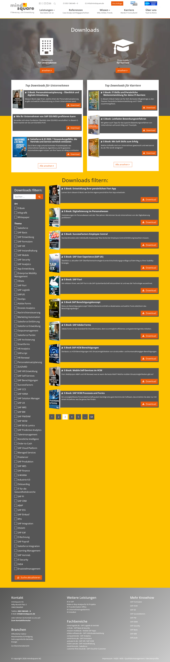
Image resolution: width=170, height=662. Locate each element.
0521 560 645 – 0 (71, 3)
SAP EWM (134, 622)
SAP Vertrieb (24, 555)
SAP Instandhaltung (27, 250)
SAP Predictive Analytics (29, 430)
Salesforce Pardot (26, 335)
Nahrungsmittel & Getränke (22, 639)
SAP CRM (22, 500)
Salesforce (23, 228)
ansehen (46, 70)
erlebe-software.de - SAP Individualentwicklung (85, 633)
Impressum (107, 658)
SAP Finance (24, 470)
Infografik (22, 212)
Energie (14, 642)
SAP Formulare (25, 241)
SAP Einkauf (23, 514)
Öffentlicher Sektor (18, 634)
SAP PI (21, 496)
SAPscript (22, 353)
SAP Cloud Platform (27, 448)
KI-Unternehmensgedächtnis (78, 609)
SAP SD (133, 610)
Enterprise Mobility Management (25, 275)
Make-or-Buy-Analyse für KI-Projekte (81, 604)
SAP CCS (22, 389)
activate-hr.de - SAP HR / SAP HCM (80, 641)
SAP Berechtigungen (28, 380)
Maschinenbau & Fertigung (22, 636)
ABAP (20, 505)
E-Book (21, 208)
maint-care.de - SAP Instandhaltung (81, 643)
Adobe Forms (24, 303)
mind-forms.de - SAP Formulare (79, 638)
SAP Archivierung (26, 339)
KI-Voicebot (71, 612)
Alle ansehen (46, 165)
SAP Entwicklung (26, 237)
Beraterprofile (152, 658)
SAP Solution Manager (29, 398)
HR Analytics (24, 348)
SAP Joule (133, 637)
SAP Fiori (22, 285)
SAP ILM (22, 532)
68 (91, 416)
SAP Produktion (25, 461)
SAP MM (133, 634)
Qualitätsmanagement (135, 658)
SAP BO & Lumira (26, 425)
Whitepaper (23, 217)
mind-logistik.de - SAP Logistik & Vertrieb (83, 625)
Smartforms (24, 344)
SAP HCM (134, 606)
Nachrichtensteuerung (29, 312)
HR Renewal (23, 357)
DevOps (22, 299)
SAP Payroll (23, 541)
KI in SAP (70, 601)
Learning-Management (29, 550)
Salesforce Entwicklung (29, 326)
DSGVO (21, 528)
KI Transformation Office (76, 607)
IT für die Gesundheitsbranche (24, 490)
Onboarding (24, 484)
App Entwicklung (26, 268)
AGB (116, 658)
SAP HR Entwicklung (27, 371)
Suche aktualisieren (30, 577)
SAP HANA (23, 393)
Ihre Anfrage (117, 3)
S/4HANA (22, 475)
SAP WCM (22, 420)
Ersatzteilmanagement (29, 568)
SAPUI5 (21, 294)
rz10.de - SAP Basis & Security (78, 628)
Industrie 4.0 (24, 479)
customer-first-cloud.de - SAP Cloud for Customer (86, 649)
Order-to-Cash (25, 443)
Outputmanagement (28, 330)
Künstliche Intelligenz (28, 439)
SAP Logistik (24, 289)
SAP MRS (22, 407)
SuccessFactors (25, 384)
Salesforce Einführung (29, 321)
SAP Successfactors (137, 614)
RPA (20, 519)
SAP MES (22, 466)
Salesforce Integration (29, 546)
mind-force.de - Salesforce (77, 646)
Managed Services (27, 452)
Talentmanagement (27, 434)
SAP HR (21, 246)
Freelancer (23, 457)
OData (21, 280)
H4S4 (20, 564)
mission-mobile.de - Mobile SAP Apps (81, 630)
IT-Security (23, 559)
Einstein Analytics (26, 308)
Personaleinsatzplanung (30, 362)
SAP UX (21, 402)
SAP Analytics (24, 264)
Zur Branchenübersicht (20, 646)
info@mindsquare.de (95, 3)
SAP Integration (25, 523)
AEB (121, 658)
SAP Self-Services (26, 375)
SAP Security (24, 259)
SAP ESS (22, 510)
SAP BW (21, 411)
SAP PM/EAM (24, 416)
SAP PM (133, 618)
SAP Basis (22, 232)
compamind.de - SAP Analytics (79, 636)
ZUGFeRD (22, 366)
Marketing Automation (29, 317)
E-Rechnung (24, 537)
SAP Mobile (23, 255)
